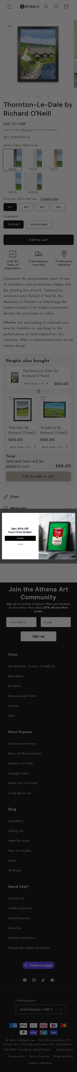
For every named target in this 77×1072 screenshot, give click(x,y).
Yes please (20, 538)
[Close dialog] (72, 515)
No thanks (20, 544)
